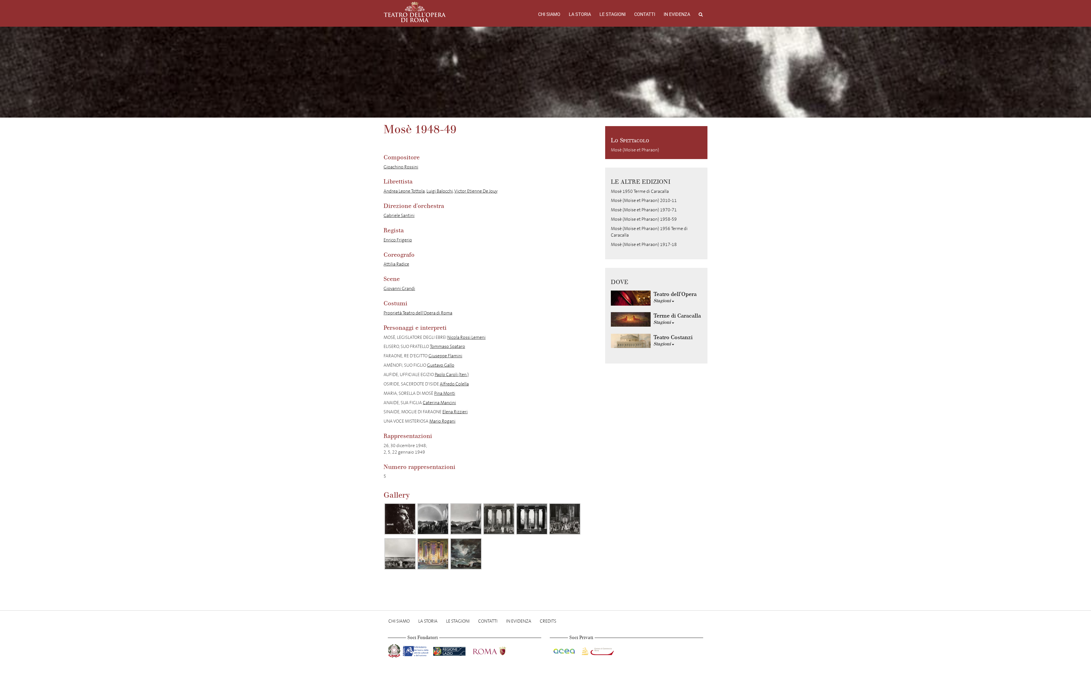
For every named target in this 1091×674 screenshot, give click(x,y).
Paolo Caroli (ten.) (452, 374)
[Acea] (564, 650)
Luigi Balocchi (439, 191)
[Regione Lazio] (450, 650)
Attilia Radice (396, 264)
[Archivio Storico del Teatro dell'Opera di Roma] (415, 12)
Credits (548, 621)
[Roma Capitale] (497, 650)
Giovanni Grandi (399, 288)
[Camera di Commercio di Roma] (597, 650)
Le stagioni (612, 14)
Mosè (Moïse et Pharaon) (635, 150)
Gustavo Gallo (440, 365)
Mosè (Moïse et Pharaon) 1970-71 (644, 210)
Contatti (644, 14)
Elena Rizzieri (455, 412)
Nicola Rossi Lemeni (466, 337)
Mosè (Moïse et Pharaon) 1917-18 (644, 244)
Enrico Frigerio (398, 240)
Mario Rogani (442, 421)
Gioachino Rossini (401, 167)
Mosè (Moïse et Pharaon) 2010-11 (644, 200)
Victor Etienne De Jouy (475, 191)
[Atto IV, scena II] (400, 554)
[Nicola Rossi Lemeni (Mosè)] (400, 519)
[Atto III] (565, 519)
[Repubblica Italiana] (395, 650)
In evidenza (677, 14)
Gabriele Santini (399, 215)
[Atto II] (499, 519)
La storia (580, 14)
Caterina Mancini (439, 403)
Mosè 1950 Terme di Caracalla (640, 191)
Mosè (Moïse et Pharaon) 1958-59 (644, 219)
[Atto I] (433, 519)
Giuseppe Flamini (445, 356)
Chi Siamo (549, 14)
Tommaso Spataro (447, 346)
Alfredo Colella (454, 384)
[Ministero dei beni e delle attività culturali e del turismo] (417, 650)
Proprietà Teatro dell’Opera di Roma (418, 313)
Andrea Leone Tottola (404, 191)
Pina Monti (444, 393)
